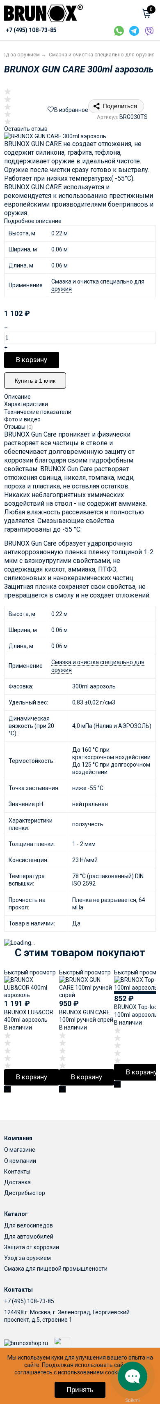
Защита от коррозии (31, 1247)
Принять (80, 1390)
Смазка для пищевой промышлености (55, 1268)
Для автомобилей (28, 1236)
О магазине (19, 1149)
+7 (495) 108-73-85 (29, 1301)
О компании (20, 1161)
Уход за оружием (27, 1258)
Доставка (17, 1182)
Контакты (17, 1171)
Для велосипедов (28, 1225)
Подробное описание (33, 221)
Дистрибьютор (24, 1193)
